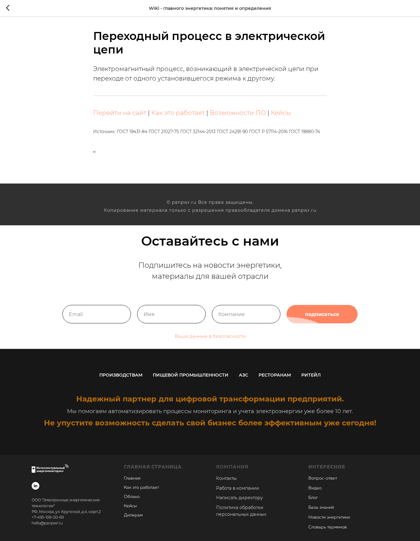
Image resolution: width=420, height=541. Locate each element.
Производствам (120, 375)
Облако (132, 497)
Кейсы (281, 112)
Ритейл (311, 375)
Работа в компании (237, 488)
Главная (132, 478)
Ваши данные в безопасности (210, 336)
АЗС (243, 375)
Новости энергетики (329, 517)
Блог (313, 498)
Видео (315, 488)
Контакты (226, 478)
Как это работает (178, 112)
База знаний (321, 507)
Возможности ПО (238, 112)
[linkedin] (35, 486)
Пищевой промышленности (190, 375)
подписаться (322, 314)
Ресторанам (275, 375)
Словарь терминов (327, 527)
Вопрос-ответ (322, 478)
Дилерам (133, 515)
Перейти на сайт (119, 112)
